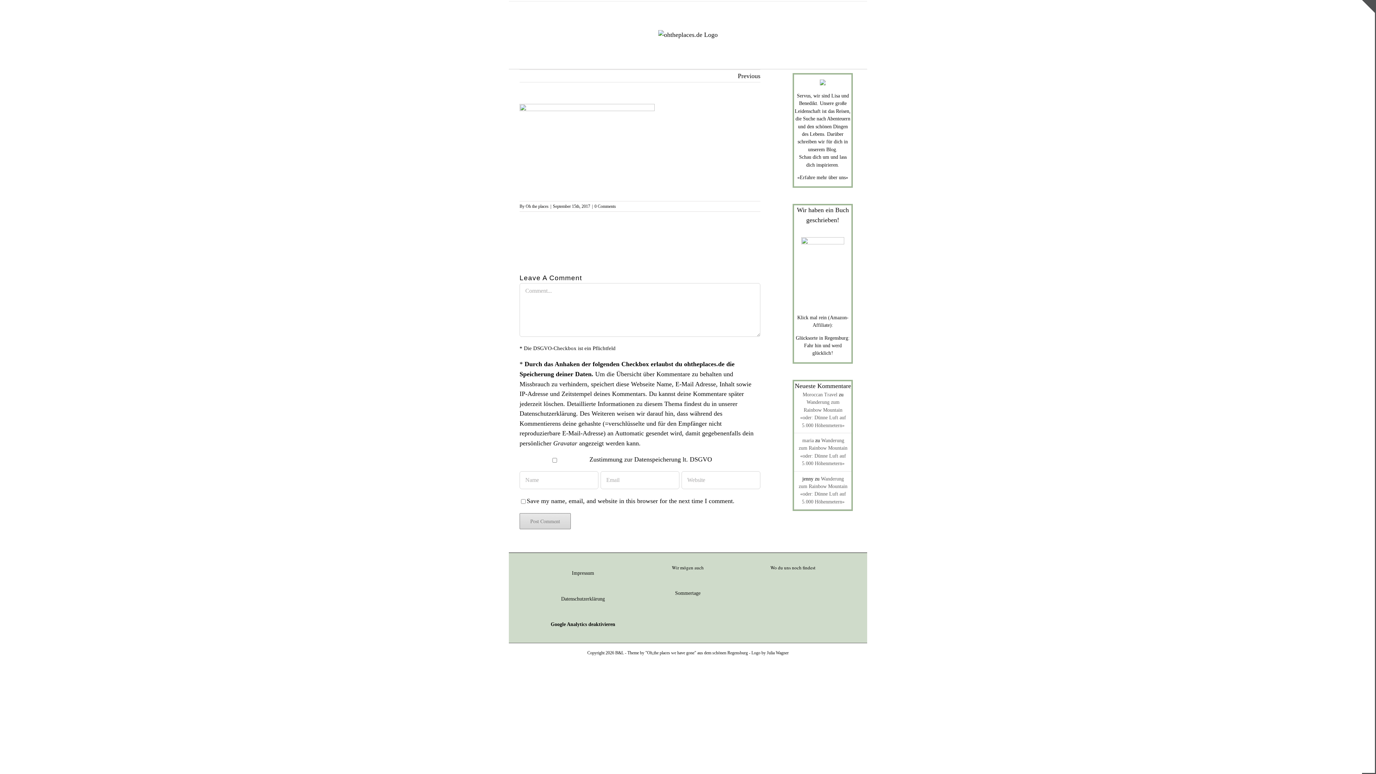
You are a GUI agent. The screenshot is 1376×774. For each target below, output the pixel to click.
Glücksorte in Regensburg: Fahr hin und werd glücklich (823, 345)
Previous (749, 76)
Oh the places (537, 206)
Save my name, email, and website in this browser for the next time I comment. (631, 501)
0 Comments (605, 206)
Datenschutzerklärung (548, 413)
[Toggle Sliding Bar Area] (1368, 6)
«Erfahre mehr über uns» (822, 177)
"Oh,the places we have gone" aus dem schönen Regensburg (696, 652)
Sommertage (688, 593)
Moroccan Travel (820, 394)
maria (808, 440)
